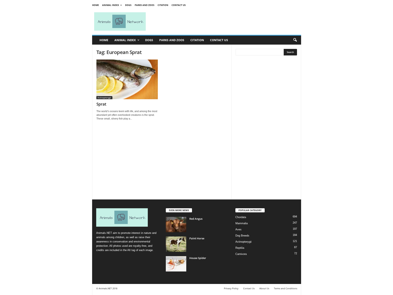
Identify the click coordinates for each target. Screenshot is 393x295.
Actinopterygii (104, 97)
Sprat (101, 104)
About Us (264, 288)
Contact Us (179, 5)
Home (95, 5)
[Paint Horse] (176, 244)
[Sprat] (127, 79)
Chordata (240, 217)
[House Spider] (176, 263)
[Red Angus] (176, 224)
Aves (238, 229)
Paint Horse (196, 238)
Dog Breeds (242, 235)
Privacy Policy (231, 288)
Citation (163, 5)
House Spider (197, 258)
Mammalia (241, 223)
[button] (294, 40)
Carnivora (241, 254)
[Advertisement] (225, 21)
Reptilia (239, 247)
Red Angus (195, 219)
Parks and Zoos (144, 5)
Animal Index (110, 5)
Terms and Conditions (285, 288)
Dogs (128, 5)
